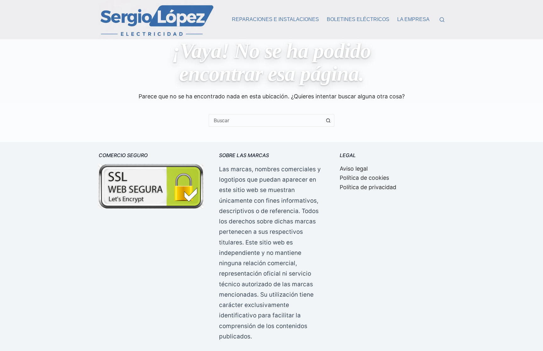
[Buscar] (442, 19)
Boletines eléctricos (358, 19)
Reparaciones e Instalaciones (275, 19)
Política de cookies (364, 177)
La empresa (413, 19)
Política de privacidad (368, 187)
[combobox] (265, 120)
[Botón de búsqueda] (328, 120)
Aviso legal (354, 168)
